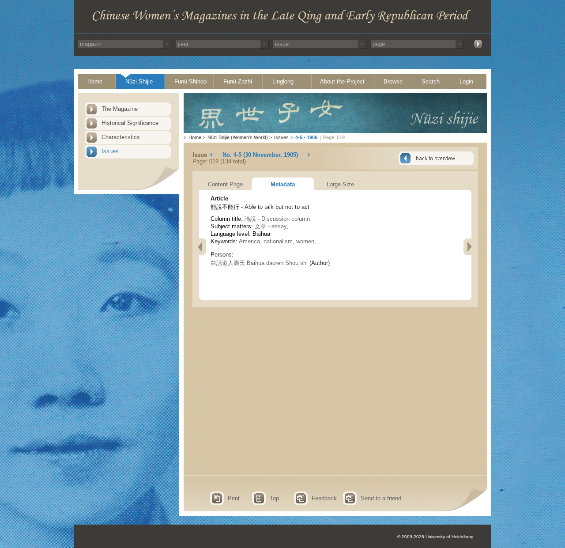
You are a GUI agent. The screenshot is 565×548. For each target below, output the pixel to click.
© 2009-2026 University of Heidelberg (435, 536)
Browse (393, 81)
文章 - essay (270, 226)
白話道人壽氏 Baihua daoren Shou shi (259, 263)
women (305, 241)
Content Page (225, 184)
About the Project (342, 81)
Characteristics (121, 137)
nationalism (278, 241)
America (249, 241)
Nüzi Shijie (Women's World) (237, 137)
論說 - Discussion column (277, 218)
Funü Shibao (190, 81)
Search (431, 81)
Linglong (283, 81)
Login (466, 81)
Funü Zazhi (237, 81)
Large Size (340, 184)
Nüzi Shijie (139, 81)
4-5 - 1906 (306, 137)
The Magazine (120, 109)
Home (94, 81)
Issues (110, 151)
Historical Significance (130, 123)
